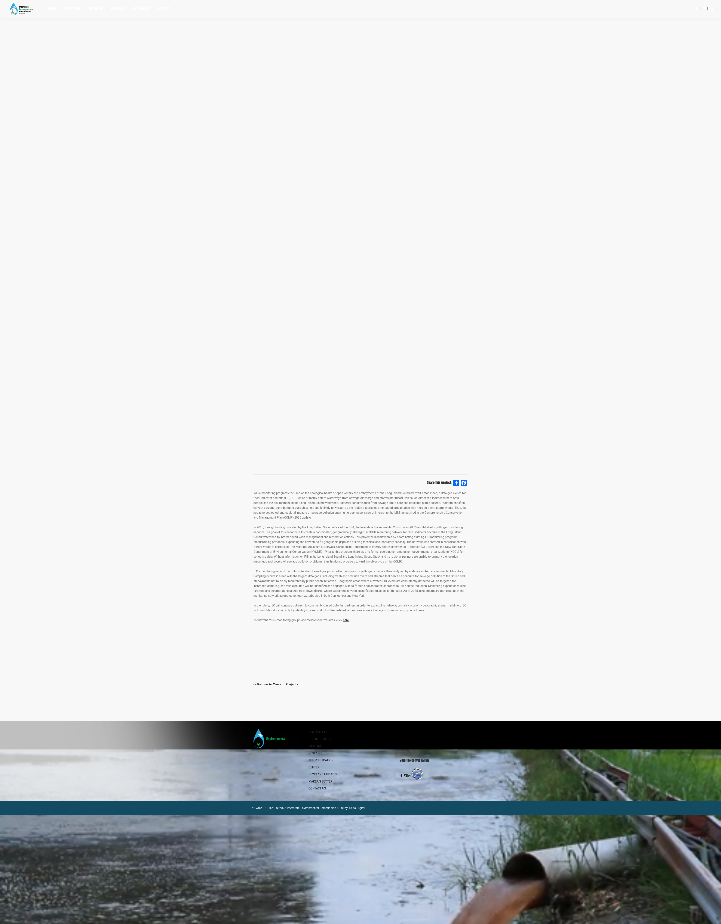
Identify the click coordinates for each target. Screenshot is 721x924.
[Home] (24, 8)
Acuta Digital (356, 808)
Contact (164, 8)
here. (346, 620)
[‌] (696, 8)
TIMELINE (315, 746)
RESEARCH (315, 753)
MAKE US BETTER (320, 781)
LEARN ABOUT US (320, 732)
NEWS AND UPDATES (322, 774)
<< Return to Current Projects (275, 684)
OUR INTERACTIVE (320, 739)
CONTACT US (317, 788)
